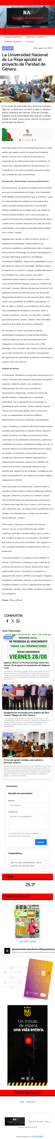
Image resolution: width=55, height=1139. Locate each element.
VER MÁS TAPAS (27, 941)
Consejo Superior (13, 42)
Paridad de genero (35, 37)
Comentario (12, 812)
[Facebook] (44, 2)
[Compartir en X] (13, 621)
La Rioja (30, 42)
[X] (39, 2)
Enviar (41, 842)
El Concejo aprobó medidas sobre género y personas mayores (24, 761)
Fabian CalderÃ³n (13, 37)
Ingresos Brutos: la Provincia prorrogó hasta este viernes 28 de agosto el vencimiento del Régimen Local (27, 665)
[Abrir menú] (5, 31)
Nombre (11, 801)
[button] (34, 2)
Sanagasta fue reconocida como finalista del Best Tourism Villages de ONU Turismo (26, 714)
